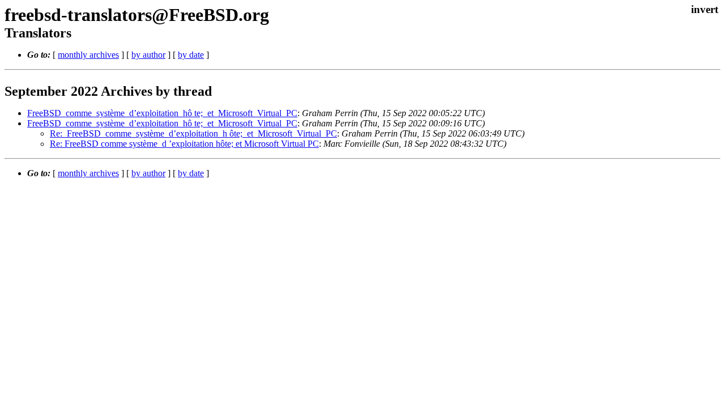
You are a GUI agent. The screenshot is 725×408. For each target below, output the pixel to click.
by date (191, 55)
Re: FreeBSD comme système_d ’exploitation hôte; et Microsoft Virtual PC (184, 143)
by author (148, 55)
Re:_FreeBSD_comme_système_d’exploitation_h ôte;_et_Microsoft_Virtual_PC (193, 133)
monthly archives (88, 55)
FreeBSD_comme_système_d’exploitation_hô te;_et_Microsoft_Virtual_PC (162, 113)
